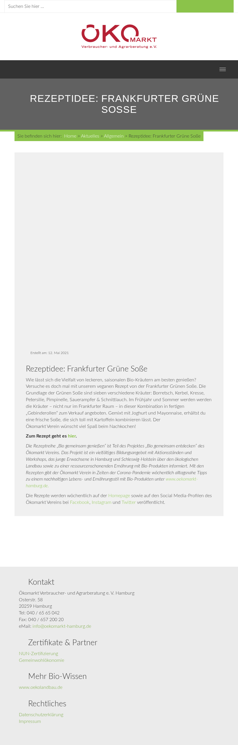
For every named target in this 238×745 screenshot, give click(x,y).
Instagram (101, 502)
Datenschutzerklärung (41, 714)
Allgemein (114, 136)
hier (72, 436)
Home (70, 136)
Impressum (30, 721)
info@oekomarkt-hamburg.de (62, 626)
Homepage (119, 495)
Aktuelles (90, 136)
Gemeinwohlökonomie (41, 660)
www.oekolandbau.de (40, 687)
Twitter (129, 502)
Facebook (79, 502)
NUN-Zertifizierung (38, 653)
